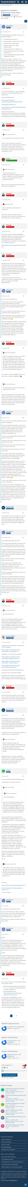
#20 (23, 978)
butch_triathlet (8, 1098)
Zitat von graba (9, 204)
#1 (23, 32)
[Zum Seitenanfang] (25, 1184)
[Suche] (18, 2)
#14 (23, 642)
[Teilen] (25, 21)
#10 (23, 417)
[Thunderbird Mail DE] (8, 2)
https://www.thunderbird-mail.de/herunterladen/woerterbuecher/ (12, 101)
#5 (23, 199)
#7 (23, 260)
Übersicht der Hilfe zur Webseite (8, 1156)
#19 (23, 934)
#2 (23, 88)
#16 (23, 715)
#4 (23, 164)
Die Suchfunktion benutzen (7, 1159)
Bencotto (7, 1120)
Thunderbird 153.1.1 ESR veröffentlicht (13, 1041)
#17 (23, 776)
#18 (23, 906)
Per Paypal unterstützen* (9, 1075)
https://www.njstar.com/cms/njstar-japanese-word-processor (13, 994)
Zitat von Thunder (9, 169)
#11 (23, 513)
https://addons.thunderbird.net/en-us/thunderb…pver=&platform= (11, 650)
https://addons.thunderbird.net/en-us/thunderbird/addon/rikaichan (11, 657)
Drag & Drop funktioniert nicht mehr (14, 1088)
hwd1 (6, 1090)
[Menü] (26, 2)
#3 (23, 130)
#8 (23, 296)
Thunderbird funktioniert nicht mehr (15, 1103)
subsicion (7, 1126)
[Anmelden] (22, 2)
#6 (23, 231)
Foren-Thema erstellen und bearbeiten (9, 1164)
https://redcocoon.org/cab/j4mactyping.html (13, 885)
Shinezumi (16, 15)
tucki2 (6, 1105)
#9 (23, 348)
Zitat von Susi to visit (10, 864)
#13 (23, 605)
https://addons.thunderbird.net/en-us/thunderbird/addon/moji (11, 666)
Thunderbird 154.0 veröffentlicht (15, 1027)
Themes (7, 1128)
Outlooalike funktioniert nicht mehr (14, 1125)
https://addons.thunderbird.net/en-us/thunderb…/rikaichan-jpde (11, 662)
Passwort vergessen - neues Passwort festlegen (11, 1167)
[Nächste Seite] (16, 1016)
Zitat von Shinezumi (10, 134)
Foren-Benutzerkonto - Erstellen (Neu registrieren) (12, 1161)
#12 (23, 537)
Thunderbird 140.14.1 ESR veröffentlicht (14, 1055)
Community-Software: (9, 1180)
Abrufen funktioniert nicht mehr (13, 1110)
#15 (23, 692)
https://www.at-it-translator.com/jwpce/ (15, 988)
